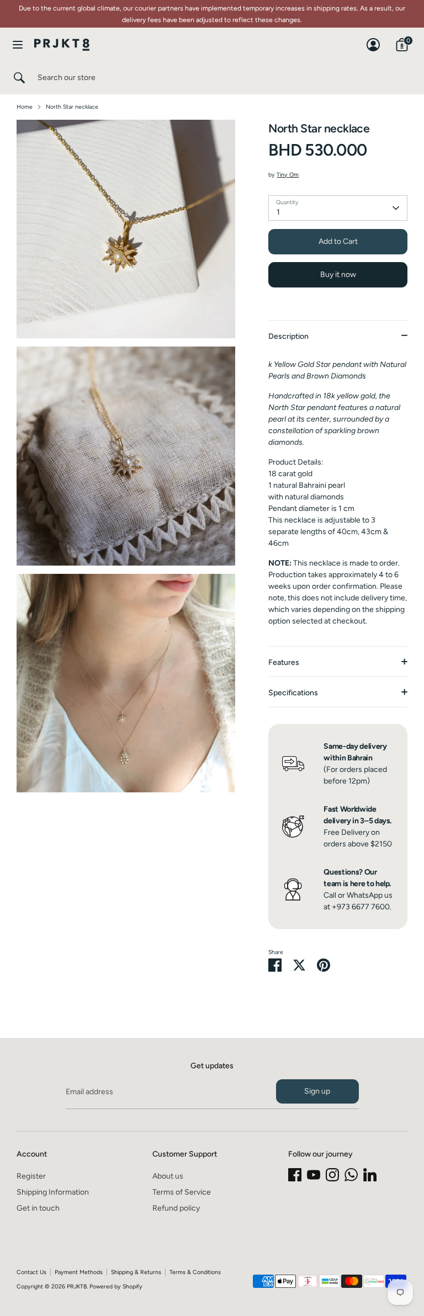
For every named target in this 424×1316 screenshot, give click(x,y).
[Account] (373, 39)
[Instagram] (332, 1174)
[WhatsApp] (351, 1174)
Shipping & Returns (136, 1272)
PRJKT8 (77, 1286)
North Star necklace (72, 106)
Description (288, 336)
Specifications (293, 692)
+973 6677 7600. (361, 907)
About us (167, 1176)
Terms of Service (181, 1192)
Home (25, 106)
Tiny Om (288, 174)
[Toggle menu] (18, 44)
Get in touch (38, 1208)
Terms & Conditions (195, 1272)
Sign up (317, 1091)
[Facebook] (294, 1174)
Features (283, 662)
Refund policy (176, 1208)
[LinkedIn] (370, 1174)
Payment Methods (79, 1272)
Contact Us (31, 1272)
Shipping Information (53, 1192)
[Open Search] (18, 78)
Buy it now (338, 274)
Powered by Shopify (115, 1286)
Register (31, 1176)
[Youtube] (313, 1174)
